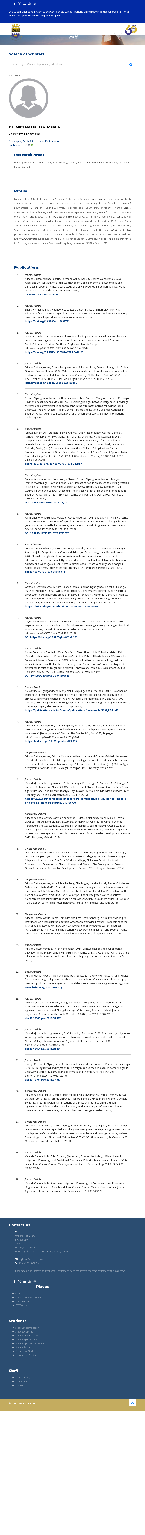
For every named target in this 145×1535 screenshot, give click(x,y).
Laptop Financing (74, 11)
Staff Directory (22, 1377)
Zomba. (19, 1243)
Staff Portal (123, 11)
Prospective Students (26, 1351)
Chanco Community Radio (28, 1297)
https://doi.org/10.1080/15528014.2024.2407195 (54, 352)
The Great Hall (22, 1301)
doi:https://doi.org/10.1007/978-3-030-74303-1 (53, 463)
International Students (26, 1355)
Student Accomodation (27, 1327)
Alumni (12, 15)
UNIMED (19, 1385)
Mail (38, 15)
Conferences (57, 11)
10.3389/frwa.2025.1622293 (41, 294)
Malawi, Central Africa (26, 1247)
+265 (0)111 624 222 (28, 1263)
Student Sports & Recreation (30, 1343)
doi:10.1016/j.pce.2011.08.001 (43, 1048)
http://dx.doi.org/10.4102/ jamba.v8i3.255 (51, 741)
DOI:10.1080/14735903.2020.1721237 (47, 533)
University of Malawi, (25, 1235)
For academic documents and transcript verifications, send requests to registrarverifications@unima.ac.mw (70, 1270)
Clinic (18, 1293)
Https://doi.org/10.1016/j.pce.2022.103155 (51, 382)
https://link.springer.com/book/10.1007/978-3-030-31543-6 (61, 606)
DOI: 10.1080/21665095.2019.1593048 (47, 675)
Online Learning (92, 11)
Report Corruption (51, 15)
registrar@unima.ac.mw (31, 1259)
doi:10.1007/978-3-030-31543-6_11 (45, 571)
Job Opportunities (26, 15)
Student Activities (24, 1331)
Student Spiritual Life (26, 1339)
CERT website (22, 1305)
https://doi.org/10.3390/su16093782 (47, 321)
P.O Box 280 (21, 1239)
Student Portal (109, 11)
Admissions (43, 11)
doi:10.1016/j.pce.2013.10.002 (43, 1018)
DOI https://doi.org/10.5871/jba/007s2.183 (51, 637)
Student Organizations (27, 1335)
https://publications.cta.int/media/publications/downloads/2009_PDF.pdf (71, 710)
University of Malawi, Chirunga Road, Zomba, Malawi (42, 1251)
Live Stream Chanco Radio (23, 11)
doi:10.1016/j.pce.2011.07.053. (43, 1079)
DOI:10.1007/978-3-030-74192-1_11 (46, 502)
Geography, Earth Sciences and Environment (34, 141)
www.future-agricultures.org (43, 987)
